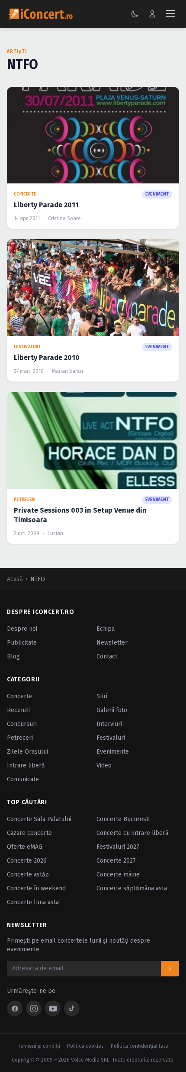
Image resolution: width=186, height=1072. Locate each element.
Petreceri (20, 737)
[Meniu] (170, 13)
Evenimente (112, 751)
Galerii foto (111, 710)
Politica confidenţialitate (139, 1046)
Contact (106, 656)
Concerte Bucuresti (123, 819)
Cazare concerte (29, 833)
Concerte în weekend (36, 888)
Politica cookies (85, 1046)
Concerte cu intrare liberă (132, 833)
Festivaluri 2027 (117, 847)
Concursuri (22, 724)
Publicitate (22, 642)
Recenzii (18, 710)
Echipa (105, 628)
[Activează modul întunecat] (135, 14)
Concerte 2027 (116, 860)
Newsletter (112, 642)
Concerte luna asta (33, 902)
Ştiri (101, 696)
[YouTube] (53, 1008)
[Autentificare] (152, 14)
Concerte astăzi (28, 874)
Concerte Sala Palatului (39, 819)
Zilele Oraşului (27, 751)
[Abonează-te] (170, 968)
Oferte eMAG (24, 847)
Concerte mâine (118, 874)
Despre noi (22, 628)
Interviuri (109, 724)
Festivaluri (110, 737)
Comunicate (23, 779)
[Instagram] (34, 1008)
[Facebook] (14, 1008)
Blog (13, 656)
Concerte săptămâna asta (131, 888)
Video (104, 765)
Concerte (19, 696)
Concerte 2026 (27, 860)
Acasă (15, 579)
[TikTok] (72, 1008)
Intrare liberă (26, 765)
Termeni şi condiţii (39, 1046)
